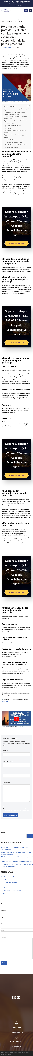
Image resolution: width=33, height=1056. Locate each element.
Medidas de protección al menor (14, 125)
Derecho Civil (4, 885)
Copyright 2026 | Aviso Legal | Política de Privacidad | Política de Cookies (15, 1053)
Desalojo (3, 893)
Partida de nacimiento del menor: (14, 142)
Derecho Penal (5, 887)
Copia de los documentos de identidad (15, 141)
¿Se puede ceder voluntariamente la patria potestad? (15, 131)
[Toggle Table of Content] (27, 106)
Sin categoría (4, 898)
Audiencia (9, 126)
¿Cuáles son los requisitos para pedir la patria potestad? (15, 136)
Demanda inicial (10, 123)
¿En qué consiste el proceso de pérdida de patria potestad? (16, 120)
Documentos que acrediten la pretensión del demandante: (17, 145)
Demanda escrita (10, 139)
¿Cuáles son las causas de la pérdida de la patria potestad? (16, 109)
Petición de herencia (6, 896)
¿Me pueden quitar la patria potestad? (14, 134)
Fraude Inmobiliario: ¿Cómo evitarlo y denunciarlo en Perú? (16, 861)
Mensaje (3, 937)
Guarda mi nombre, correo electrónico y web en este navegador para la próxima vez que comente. (16, 809)
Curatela (3, 879)
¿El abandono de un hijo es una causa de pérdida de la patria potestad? (14, 113)
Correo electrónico (8, 761)
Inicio (2, 20)
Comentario (6, 782)
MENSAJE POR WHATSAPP (16, 243)
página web (5, 701)
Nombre (5, 750)
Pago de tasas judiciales (12, 147)
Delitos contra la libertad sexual (9, 882)
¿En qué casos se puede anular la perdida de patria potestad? (15, 117)
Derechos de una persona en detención (11, 890)
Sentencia (9, 128)
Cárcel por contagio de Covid (8, 876)
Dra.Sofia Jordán (7, 47)
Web (4, 772)
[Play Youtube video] (16, 719)
